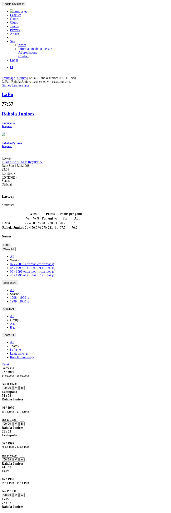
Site (12, 41)
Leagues (15, 15)
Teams (14, 26)
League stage (20, 85)
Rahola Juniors (22, 357)
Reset (5, 364)
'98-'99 (7, 459)
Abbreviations (27, 52)
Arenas (14, 33)
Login (14, 60)
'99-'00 (7, 387)
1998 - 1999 (20, 297)
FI (11, 67)
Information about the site (35, 48)
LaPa (15, 349)
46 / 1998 (32, 275)
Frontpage (8, 78)
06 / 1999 (32, 271)
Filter (6, 244)
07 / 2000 (32, 264)
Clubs (14, 22)
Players (15, 30)
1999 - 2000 (20, 301)
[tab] (85, 391)
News (22, 45)
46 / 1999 (32, 268)
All (12, 256)
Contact (23, 56)
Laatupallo (19, 353)
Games (14, 18)
